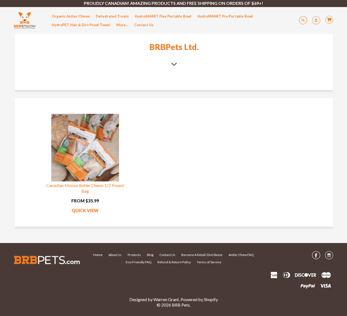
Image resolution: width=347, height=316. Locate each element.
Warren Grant (166, 299)
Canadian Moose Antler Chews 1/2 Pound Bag (85, 188)
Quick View (85, 210)
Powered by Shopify (199, 299)
